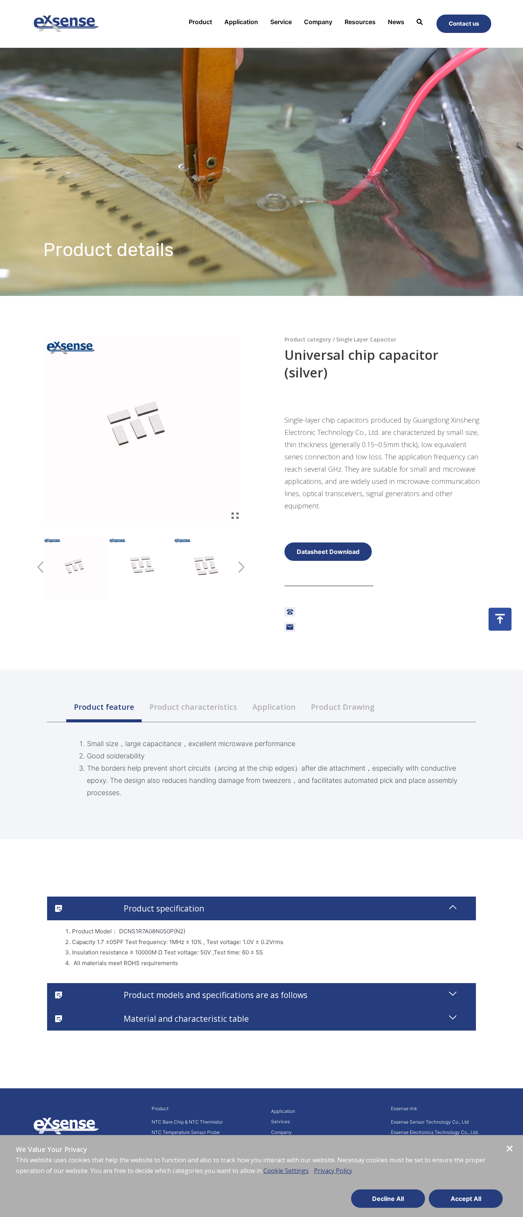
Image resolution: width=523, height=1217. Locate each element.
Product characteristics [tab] (193, 707)
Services (280, 1121)
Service (281, 22)
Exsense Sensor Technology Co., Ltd (430, 1122)
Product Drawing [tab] (342, 707)
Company (318, 22)
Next (241, 569)
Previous (37, 569)
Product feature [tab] (104, 707)
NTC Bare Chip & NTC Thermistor (187, 1122)
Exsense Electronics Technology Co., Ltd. (435, 1132)
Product (200, 22)
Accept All (466, 1198)
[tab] (261, 908)
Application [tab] (274, 707)
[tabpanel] (261, 760)
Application (241, 22)
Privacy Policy (333, 1170)
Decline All (388, 1198)
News (396, 22)
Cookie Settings (286, 1170)
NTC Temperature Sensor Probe (186, 1132)
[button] (328, 551)
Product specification (164, 908)
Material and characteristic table (186, 1018)
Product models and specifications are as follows (215, 995)
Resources (360, 22)
